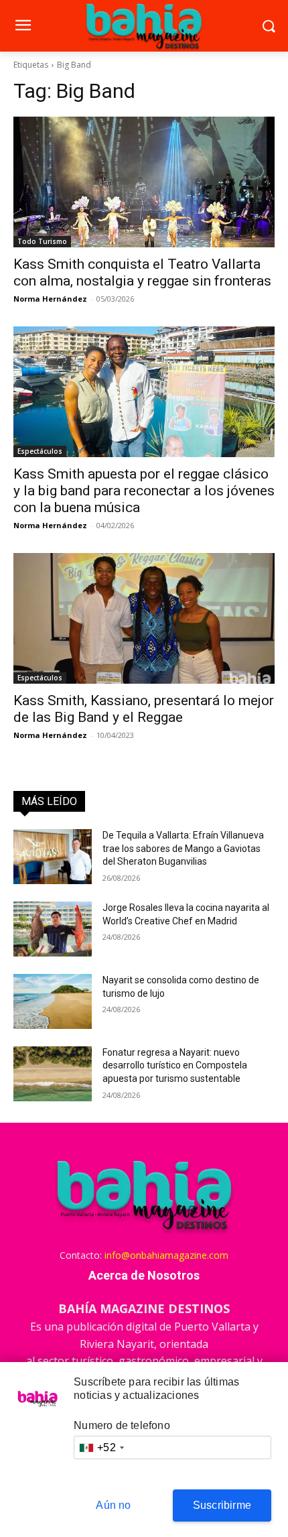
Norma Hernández (50, 299)
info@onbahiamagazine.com (166, 1255)
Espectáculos (39, 451)
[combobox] (101, 1447)
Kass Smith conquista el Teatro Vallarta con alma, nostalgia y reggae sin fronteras (142, 272)
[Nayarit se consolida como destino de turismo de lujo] (52, 1001)
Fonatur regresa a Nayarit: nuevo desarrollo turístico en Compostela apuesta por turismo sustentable (174, 1065)
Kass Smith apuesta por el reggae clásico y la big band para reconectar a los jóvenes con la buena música (144, 490)
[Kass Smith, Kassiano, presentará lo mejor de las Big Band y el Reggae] (144, 618)
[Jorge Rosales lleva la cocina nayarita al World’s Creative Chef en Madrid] (52, 929)
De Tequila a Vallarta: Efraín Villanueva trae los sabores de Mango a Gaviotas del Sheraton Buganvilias (183, 848)
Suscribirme (222, 1505)
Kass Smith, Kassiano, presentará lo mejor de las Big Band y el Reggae (143, 708)
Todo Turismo (42, 241)
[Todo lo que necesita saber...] (144, 26)
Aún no (113, 1505)
